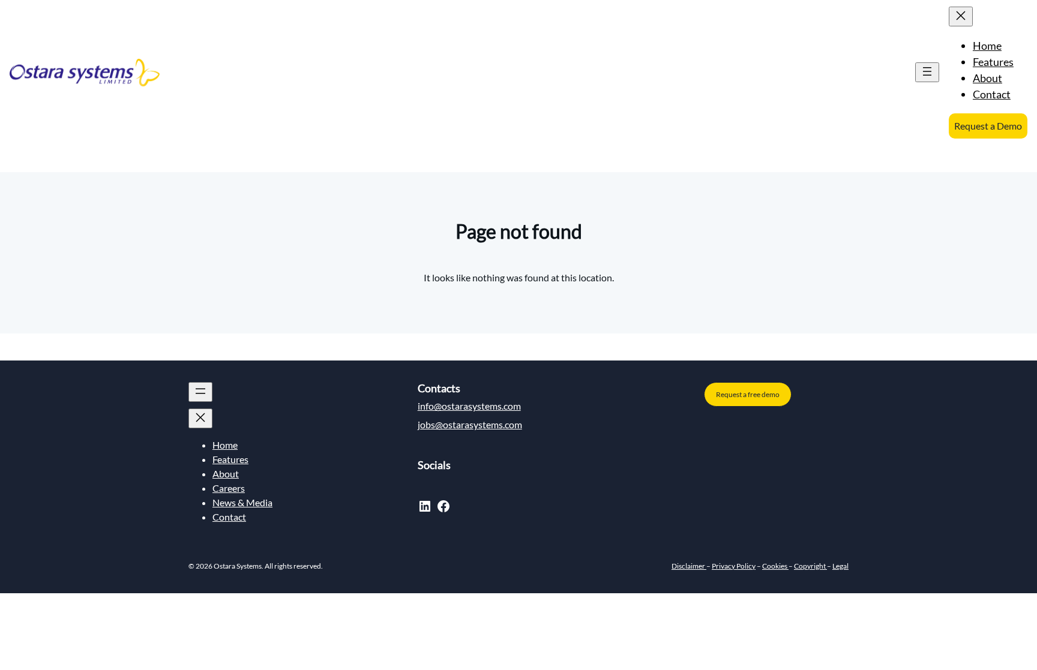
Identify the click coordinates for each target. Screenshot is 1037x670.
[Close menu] (961, 16)
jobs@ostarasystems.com (470, 424)
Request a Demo (988, 125)
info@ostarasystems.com (469, 405)
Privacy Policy (734, 565)
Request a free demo (748, 394)
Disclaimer (689, 565)
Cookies (775, 565)
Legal (840, 565)
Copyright (810, 565)
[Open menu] (927, 72)
